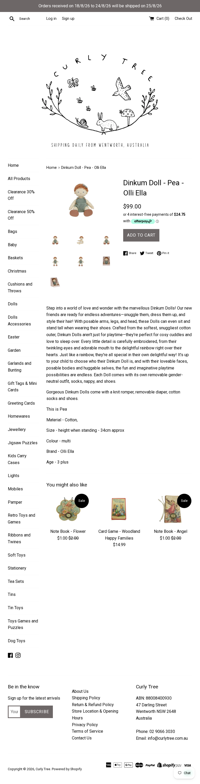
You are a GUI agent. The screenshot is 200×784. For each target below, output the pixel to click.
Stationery (17, 568)
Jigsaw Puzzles (23, 442)
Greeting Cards (21, 403)
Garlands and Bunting (19, 367)
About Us (80, 691)
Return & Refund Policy (93, 704)
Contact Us (82, 738)
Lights (13, 475)
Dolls (12, 303)
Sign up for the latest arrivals (34, 698)
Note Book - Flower (68, 531)
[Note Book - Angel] (170, 509)
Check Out (183, 18)
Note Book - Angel (170, 531)
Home (13, 165)
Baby (12, 244)
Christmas (17, 271)
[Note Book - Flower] (68, 509)
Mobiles (15, 488)
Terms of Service (87, 731)
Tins (12, 594)
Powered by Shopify (67, 769)
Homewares (19, 416)
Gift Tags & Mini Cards (22, 387)
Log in (51, 18)
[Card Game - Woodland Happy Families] (119, 509)
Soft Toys (17, 555)
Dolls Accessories (19, 320)
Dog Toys (16, 640)
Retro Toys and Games (21, 518)
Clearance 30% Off (21, 195)
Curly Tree (43, 769)
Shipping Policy (86, 697)
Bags (12, 231)
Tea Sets (16, 581)
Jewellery (17, 429)
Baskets (15, 257)
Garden (14, 350)
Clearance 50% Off (21, 215)
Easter (14, 337)
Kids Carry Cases (17, 459)
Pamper (15, 502)
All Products (19, 178)
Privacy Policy (85, 724)
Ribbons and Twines (19, 538)
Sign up (68, 18)
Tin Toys (15, 607)
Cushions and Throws (20, 287)
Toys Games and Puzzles (23, 624)
